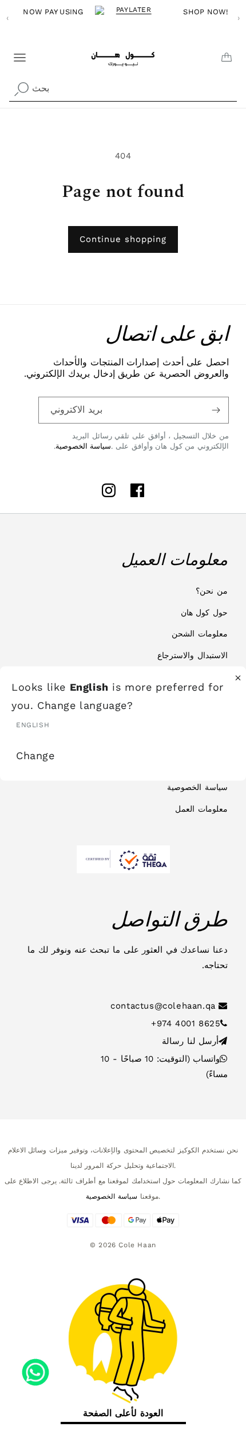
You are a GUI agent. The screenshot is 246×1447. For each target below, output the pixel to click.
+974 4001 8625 (185, 1023)
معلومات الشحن (200, 633)
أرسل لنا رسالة (190, 1041)
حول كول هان (204, 612)
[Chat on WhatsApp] (35, 1368)
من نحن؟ (212, 590)
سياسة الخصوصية (83, 446)
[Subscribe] (215, 410)
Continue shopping (123, 239)
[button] (13, 53)
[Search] (21, 89)
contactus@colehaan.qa (164, 1006)
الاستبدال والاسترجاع (192, 655)
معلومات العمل (201, 808)
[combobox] (123, 89)
